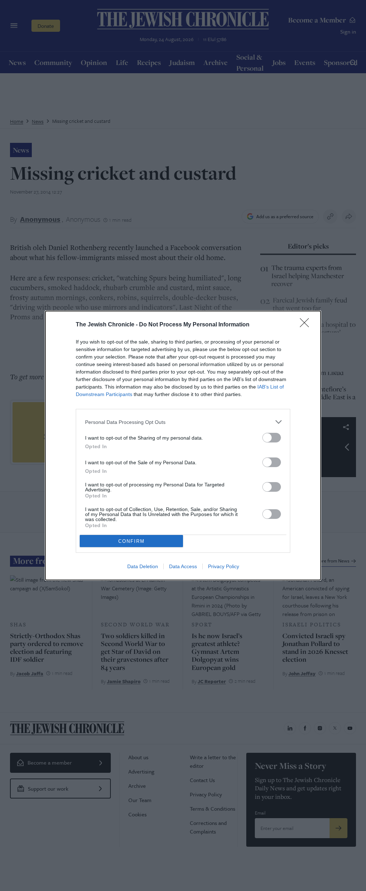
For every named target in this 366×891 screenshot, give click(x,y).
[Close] (306, 325)
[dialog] (183, 445)
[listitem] (183, 422)
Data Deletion (142, 566)
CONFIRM (131, 541)
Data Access (183, 566)
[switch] (271, 437)
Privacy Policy (223, 566)
